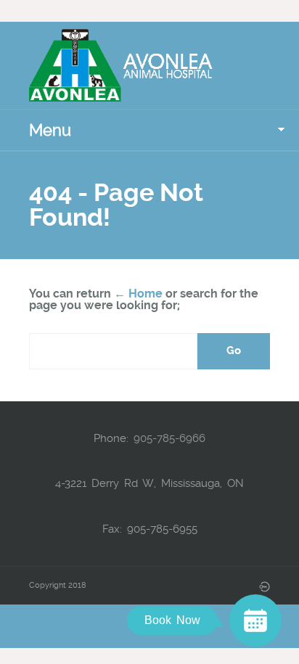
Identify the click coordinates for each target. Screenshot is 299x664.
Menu (50, 129)
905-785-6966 (169, 438)
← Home (138, 293)
